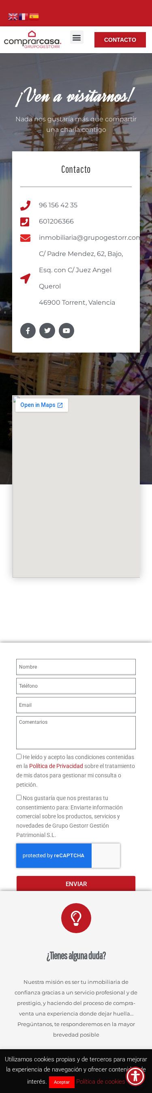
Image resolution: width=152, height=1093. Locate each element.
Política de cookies (100, 1081)
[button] (76, 37)
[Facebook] (28, 330)
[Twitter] (47, 330)
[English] (13, 16)
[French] (24, 16)
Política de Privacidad (56, 766)
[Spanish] (34, 16)
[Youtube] (66, 330)
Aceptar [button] (62, 1082)
